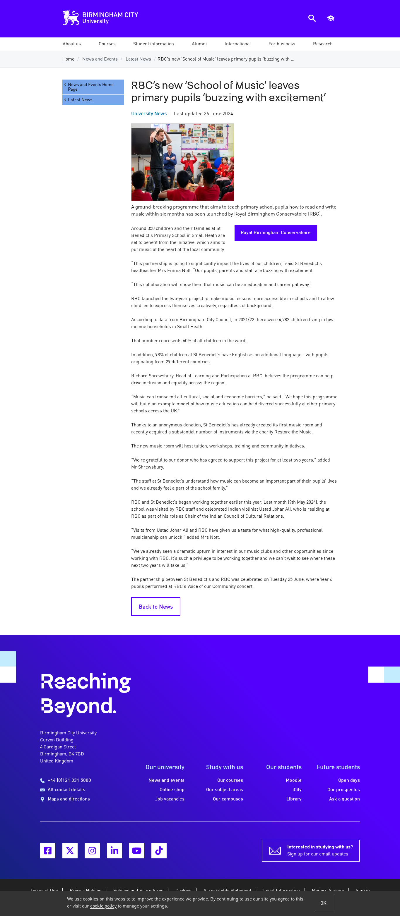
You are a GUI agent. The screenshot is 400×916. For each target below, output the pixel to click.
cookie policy (103, 906)
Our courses (230, 780)
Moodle (294, 780)
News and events (166, 780)
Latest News (138, 59)
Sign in (363, 891)
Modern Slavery (328, 891)
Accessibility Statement (227, 891)
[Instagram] (92, 850)
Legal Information (281, 891)
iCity (297, 790)
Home (68, 59)
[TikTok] (159, 850)
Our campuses (228, 799)
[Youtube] (136, 850)
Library (294, 799)
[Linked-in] (114, 850)
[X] (70, 850)
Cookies (183, 891)
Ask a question (344, 799)
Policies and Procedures (138, 891)
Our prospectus (343, 790)
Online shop (172, 790)
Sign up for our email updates (320, 851)
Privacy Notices (85, 891)
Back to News (156, 607)
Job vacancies (169, 799)
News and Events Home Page (91, 87)
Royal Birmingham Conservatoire (276, 232)
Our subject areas (224, 790)
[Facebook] (47, 850)
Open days (349, 780)
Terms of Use (44, 891)
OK (323, 903)
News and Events (100, 59)
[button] (72, 44)
